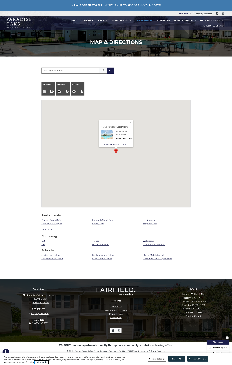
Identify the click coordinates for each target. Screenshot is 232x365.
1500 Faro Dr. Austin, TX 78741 (114, 144)
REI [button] (43, 244)
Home (74, 22)
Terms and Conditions (116, 310)
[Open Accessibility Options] (6, 352)
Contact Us (163, 22)
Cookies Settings (157, 359)
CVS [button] (43, 241)
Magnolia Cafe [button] (150, 223)
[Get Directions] (110, 71)
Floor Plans (87, 22)
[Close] (130, 122)
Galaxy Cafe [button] (98, 223)
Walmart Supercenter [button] (154, 244)
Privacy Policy (116, 314)
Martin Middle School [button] (153, 255)
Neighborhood (145, 22)
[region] (116, 359)
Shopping (63, 88)
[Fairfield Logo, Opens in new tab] (116, 293)
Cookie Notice (41, 362)
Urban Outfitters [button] (100, 244)
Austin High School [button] (50, 255)
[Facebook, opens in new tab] (217, 13)
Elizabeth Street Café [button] (102, 220)
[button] (116, 5)
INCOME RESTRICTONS (185, 22)
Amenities (103, 22)
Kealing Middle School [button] (103, 255)
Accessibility (116, 317)
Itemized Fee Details (214, 28)
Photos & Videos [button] (121, 22)
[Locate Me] (103, 71)
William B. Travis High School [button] (157, 258)
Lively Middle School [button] (102, 258)
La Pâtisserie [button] (149, 220)
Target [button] (95, 241)
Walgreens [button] (148, 241)
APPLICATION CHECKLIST (213, 22)
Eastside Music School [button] (52, 258)
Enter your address (53, 70)
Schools (77, 88)
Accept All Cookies (197, 359)
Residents (184, 13)
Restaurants (48, 88)
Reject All (176, 359)
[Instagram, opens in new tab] (223, 13)
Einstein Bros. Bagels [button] (51, 223)
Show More (47, 229)
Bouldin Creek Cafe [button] (51, 220)
